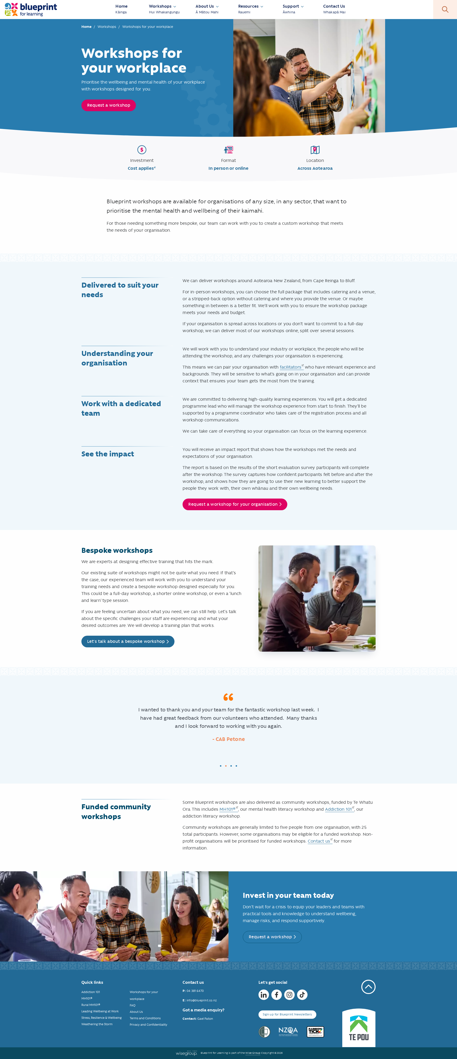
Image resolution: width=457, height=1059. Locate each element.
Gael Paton (205, 1018)
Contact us (319, 841)
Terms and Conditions (145, 1018)
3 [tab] (231, 766)
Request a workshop (108, 105)
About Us (136, 1012)
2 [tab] (226, 766)
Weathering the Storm (97, 1024)
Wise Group (252, 1052)
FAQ (132, 1005)
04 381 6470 (195, 991)
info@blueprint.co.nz (202, 1000)
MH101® (227, 809)
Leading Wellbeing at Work (100, 1011)
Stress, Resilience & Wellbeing (101, 1017)
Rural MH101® (90, 1005)
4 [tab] (236, 766)
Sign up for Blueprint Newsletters (287, 1014)
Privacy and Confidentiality (148, 1024)
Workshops (107, 27)
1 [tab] (220, 766)
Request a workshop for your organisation (233, 504)
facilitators (290, 367)
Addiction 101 (338, 809)
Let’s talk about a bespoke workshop (126, 641)
